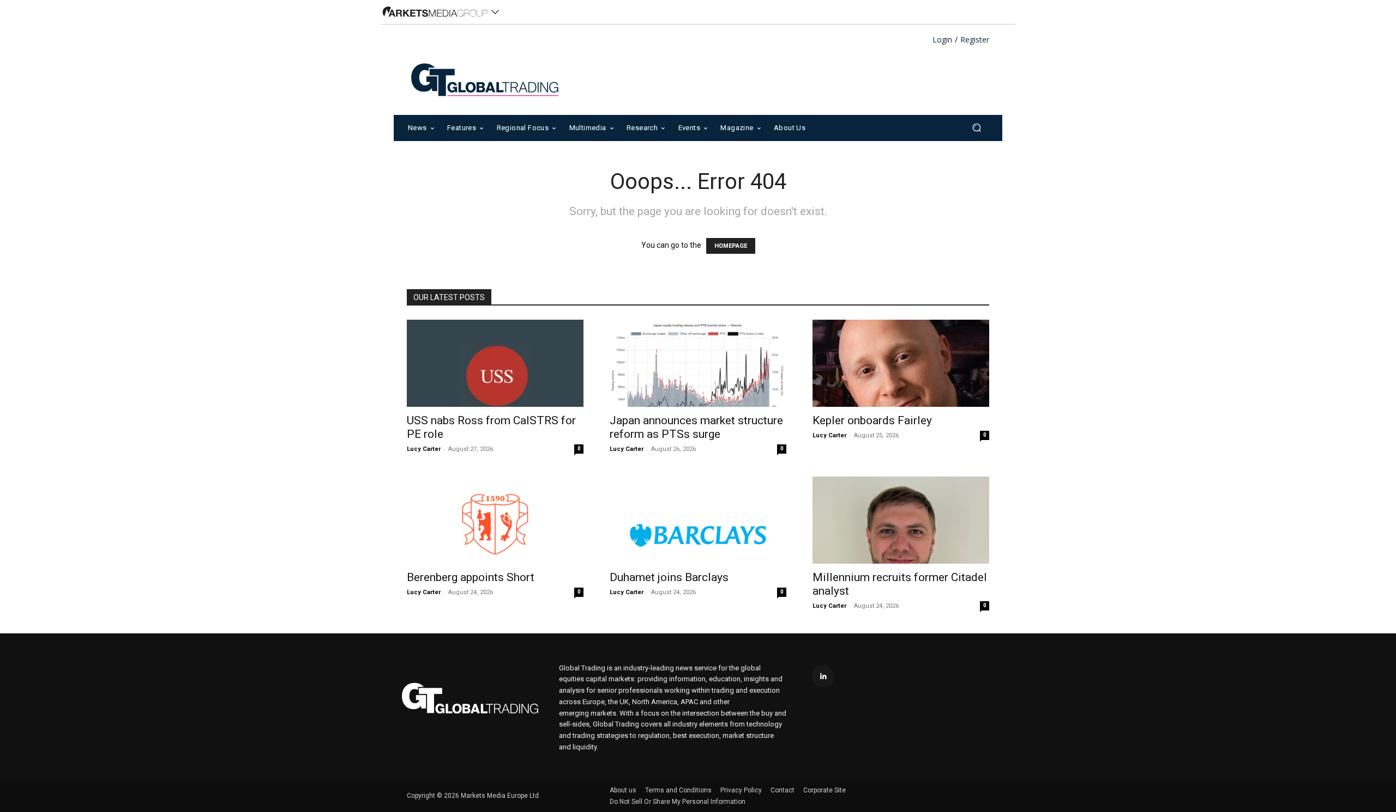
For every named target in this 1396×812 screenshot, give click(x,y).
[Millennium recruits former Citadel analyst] (901, 520)
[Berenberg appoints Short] (495, 520)
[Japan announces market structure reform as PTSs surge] (698, 363)
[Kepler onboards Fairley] (901, 363)
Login (942, 40)
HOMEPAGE (730, 245)
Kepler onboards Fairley (872, 420)
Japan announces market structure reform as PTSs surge (696, 427)
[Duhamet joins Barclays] (698, 520)
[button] (976, 128)
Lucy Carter (424, 449)
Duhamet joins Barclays (669, 577)
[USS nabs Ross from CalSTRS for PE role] (495, 363)
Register (974, 40)
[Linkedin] (823, 676)
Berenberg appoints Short (470, 577)
